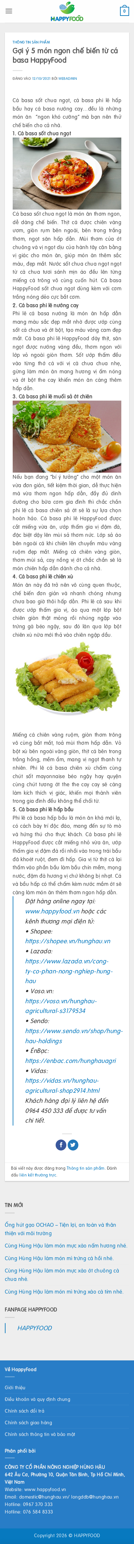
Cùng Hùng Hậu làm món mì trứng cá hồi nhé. (59, 1258)
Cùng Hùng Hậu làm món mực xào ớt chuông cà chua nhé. (62, 1275)
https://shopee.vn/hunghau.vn (67, 940)
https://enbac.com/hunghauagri (70, 1060)
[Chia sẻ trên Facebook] (61, 1145)
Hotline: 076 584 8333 (29, 1511)
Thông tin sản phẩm (31, 42)
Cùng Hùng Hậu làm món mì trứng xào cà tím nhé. (64, 1291)
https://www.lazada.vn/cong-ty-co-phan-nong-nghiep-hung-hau (69, 971)
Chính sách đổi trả (24, 1410)
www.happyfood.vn (52, 911)
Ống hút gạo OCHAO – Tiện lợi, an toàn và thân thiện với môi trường (60, 1229)
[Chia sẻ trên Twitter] (73, 1145)
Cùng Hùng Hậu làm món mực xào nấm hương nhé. (66, 1245)
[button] (9, 11)
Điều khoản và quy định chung (37, 1399)
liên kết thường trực (38, 1175)
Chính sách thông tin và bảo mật (40, 1434)
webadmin (68, 78)
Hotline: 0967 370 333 (29, 1504)
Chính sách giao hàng (28, 1422)
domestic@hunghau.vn (43, 1496)
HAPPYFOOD (34, 1327)
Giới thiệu (15, 1387)
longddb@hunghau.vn (95, 1496)
